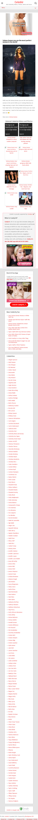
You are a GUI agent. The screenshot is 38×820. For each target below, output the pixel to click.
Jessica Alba (11, 564)
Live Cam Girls (12, 668)
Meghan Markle (12, 694)
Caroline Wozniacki (13, 423)
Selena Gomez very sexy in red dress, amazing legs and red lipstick (11, 164)
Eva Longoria (12, 513)
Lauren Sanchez (12, 650)
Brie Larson (11, 411)
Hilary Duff (11, 541)
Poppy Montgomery (14, 742)
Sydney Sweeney (13, 785)
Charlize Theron (12, 446)
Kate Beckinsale (12, 592)
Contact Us (11, 819)
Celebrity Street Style (14, 439)
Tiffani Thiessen (12, 793)
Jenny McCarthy (12, 561)
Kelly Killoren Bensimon (15, 612)
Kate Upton (11, 599)
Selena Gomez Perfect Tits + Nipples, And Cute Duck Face (25, 187)
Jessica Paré (11, 569)
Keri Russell (11, 627)
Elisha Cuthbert (12, 487)
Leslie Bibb (11, 655)
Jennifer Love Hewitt (14, 558)
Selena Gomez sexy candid (11, 207)
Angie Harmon (12, 385)
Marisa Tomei (12, 686)
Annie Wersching (13, 390)
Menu (3, 7)
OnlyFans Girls (12, 732)
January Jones (12, 548)
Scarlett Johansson (13, 768)
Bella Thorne (12, 403)
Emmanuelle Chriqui (14, 505)
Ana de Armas (12, 380)
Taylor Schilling (12, 788)
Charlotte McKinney (13, 449)
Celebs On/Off (12, 441)
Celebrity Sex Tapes (14, 436)
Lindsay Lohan (12, 663)
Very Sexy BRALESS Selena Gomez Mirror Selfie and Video (18, 348)
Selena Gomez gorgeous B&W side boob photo (25, 163)
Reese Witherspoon (14, 747)
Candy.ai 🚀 (31, 214)
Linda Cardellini (12, 661)
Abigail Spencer (12, 360)
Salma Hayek (12, 757)
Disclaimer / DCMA (32, 819)
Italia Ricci (11, 543)
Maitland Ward (12, 676)
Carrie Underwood (13, 426)
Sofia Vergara (12, 775)
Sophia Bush (11, 778)
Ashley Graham (12, 395)
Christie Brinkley (13, 454)
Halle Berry (11, 530)
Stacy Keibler (12, 783)
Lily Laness (11, 658)
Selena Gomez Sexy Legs (25, 207)
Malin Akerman (12, 678)
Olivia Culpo (11, 724)
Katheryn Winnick (13, 604)
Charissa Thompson (13, 444)
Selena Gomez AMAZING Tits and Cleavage (11, 187)
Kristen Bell (11, 635)
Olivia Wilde (11, 729)
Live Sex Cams (12, 671)
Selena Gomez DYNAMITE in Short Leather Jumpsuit (11, 139)
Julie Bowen (11, 581)
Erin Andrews (12, 507)
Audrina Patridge (13, 398)
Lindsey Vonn (12, 666)
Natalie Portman (13, 714)
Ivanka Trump (12, 546)
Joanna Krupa (12, 574)
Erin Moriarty (12, 510)
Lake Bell (11, 648)
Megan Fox (11, 691)
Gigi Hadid (11, 523)
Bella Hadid (11, 400)
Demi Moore (11, 482)
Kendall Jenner (12, 622)
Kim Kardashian (12, 630)
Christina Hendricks (13, 459)
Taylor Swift (11, 791)
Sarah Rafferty (12, 763)
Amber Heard (12, 370)
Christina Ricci (12, 462)
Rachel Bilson (12, 745)
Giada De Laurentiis (13, 520)
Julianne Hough (12, 579)
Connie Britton (12, 467)
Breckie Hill (11, 408)
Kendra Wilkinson (13, 625)
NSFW (10, 719)
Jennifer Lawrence (13, 553)
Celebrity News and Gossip (16, 433)
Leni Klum (11, 653)
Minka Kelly (11, 704)
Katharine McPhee (13, 602)
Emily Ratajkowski (13, 497)
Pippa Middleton (13, 740)
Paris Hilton (11, 737)
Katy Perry (11, 609)
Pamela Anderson (13, 734)
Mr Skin (10, 712)
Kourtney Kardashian (14, 632)
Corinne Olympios (13, 472)
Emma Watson (12, 502)
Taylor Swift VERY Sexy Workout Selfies (19, 332)
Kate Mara (11, 597)
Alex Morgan (11, 365)
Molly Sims (11, 709)
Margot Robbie (12, 683)
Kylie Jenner (11, 645)
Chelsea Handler (13, 451)
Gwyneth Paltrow (13, 528)
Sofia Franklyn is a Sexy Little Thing (18, 338)
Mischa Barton (12, 706)
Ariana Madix (11, 393)
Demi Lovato (11, 479)
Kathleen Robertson (14, 607)
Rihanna (10, 750)
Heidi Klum (11, 538)
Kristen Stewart (12, 638)
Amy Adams (11, 375)
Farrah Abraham (12, 518)
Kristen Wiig (11, 640)
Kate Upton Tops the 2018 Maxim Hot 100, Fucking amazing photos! (25, 140)
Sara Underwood (13, 760)
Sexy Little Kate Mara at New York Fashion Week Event (17, 328)
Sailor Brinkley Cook (14, 755)
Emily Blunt (11, 495)
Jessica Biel (11, 566)
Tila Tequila (11, 798)
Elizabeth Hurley (13, 492)
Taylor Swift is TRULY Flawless (16, 345)
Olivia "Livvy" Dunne (13, 722)
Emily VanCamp (12, 500)
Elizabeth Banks (12, 490)
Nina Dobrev (11, 717)
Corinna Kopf (12, 469)
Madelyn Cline (12, 673)
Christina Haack (12, 456)
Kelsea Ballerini (12, 617)
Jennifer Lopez (12, 556)
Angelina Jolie (12, 382)
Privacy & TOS (20, 819)
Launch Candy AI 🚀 (19, 305)
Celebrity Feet (12, 431)
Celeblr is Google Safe (13, 810)
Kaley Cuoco (11, 587)
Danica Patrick (12, 477)
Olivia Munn (11, 727)
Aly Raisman (11, 367)
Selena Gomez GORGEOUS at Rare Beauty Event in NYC (18, 324)
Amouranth (11, 372)
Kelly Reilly (11, 615)
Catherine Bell (12, 428)
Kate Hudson (12, 594)
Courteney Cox (12, 474)
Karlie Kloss (11, 589)
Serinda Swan (12, 773)
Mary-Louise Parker (13, 689)
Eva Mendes (11, 515)
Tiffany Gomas (12, 796)
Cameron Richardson (14, 418)
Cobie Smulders (12, 464)
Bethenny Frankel (13, 405)
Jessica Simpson (12, 571)
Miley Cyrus (11, 701)
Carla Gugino (12, 421)
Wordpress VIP (29, 816)
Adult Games (12, 362)
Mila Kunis (11, 699)
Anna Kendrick (12, 388)
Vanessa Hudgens (13, 801)
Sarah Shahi (11, 765)
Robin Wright (12, 752)
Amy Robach (11, 377)
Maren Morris (12, 681)
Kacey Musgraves (13, 584)
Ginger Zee (11, 525)
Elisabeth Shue (12, 485)
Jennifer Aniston (12, 551)
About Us (3, 819)
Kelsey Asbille (12, 620)
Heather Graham (13, 536)
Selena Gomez (13, 117)
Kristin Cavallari (12, 643)
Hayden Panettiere (13, 533)
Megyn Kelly (11, 696)
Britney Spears (12, 413)
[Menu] (2, 3)
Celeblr (19, 2)
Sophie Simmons (13, 780)
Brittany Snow (12, 416)
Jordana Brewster (13, 576)
